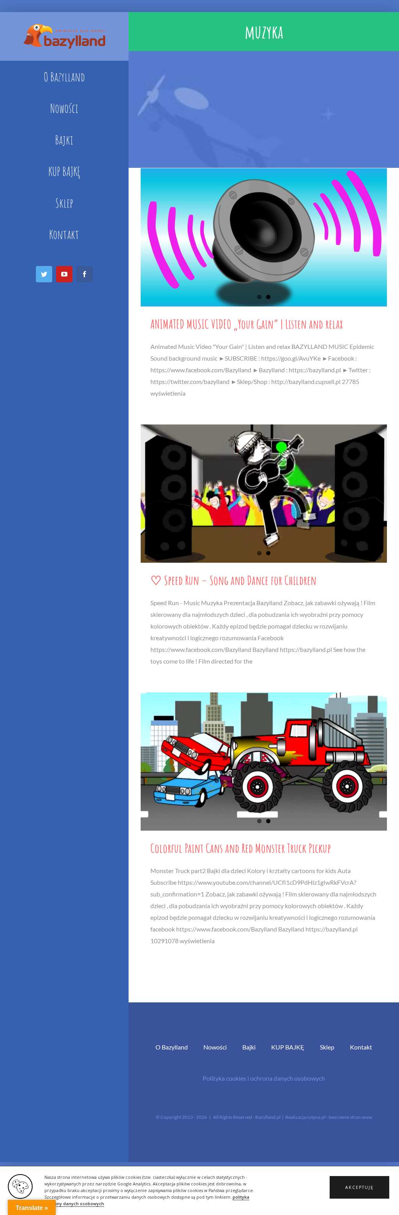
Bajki (249, 1047)
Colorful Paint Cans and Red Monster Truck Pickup (240, 848)
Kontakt (361, 1047)
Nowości (215, 1047)
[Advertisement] (264, 109)
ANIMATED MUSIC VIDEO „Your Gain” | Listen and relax (246, 324)
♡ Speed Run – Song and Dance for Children (233, 580)
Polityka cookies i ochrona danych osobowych (264, 1078)
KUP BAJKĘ (287, 1047)
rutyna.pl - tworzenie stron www (339, 1117)
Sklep (327, 1047)
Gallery (263, 237)
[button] (359, 1187)
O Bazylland (171, 1047)
